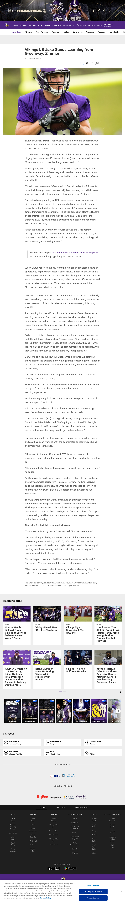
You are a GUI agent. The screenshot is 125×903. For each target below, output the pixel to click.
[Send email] (92, 64)
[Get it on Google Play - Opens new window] (70, 870)
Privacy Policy (45, 898)
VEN (33, 825)
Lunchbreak (13, 833)
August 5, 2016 (72, 256)
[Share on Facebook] (82, 64)
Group (94, 831)
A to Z (75, 819)
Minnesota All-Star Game (112, 839)
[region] (62, 891)
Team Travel (53, 845)
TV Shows (33, 845)
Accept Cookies (93, 898)
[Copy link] (97, 63)
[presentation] (121, 692)
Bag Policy (74, 823)
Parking (74, 833)
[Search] (78, 25)
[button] (60, 692)
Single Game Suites (94, 847)
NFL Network (33, 841)
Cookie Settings (93, 885)
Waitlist (94, 835)
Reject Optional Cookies (93, 892)
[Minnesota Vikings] (62, 880)
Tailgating (75, 853)
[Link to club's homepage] (7, 25)
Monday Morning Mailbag (13, 827)
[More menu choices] (74, 25)
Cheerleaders (53, 835)
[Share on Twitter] (87, 64)
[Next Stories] (118, 710)
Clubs (94, 853)
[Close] (121, 891)
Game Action (53, 831)
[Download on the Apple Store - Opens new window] (54, 869)
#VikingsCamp (60, 252)
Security (75, 849)
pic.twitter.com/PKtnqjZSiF (83, 252)
